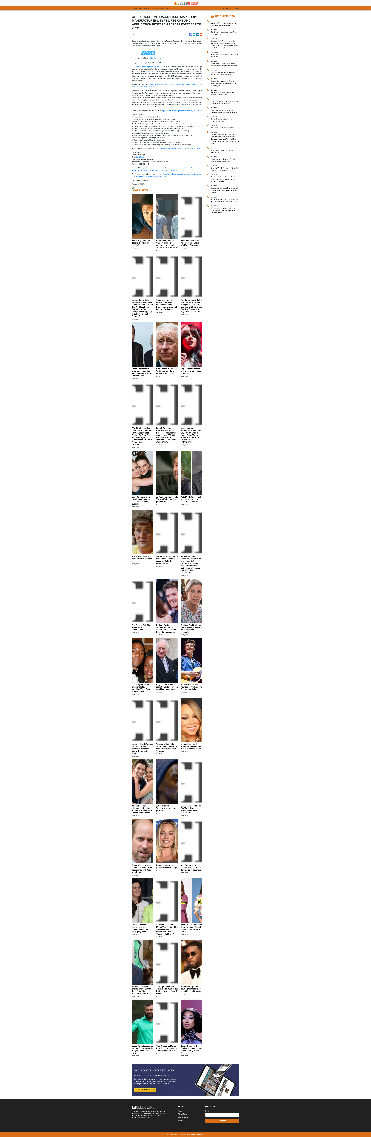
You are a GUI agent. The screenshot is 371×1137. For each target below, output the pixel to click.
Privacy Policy (182, 1114)
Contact (180, 1120)
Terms (180, 1111)
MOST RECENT (144, 8)
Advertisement (183, 1117)
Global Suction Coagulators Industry (147, 67)
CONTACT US (166, 8)
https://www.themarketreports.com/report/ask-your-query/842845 (177, 149)
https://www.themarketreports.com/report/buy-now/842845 (182, 111)
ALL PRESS (155, 8)
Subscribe (222, 1121)
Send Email (140, 157)
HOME (135, 8)
